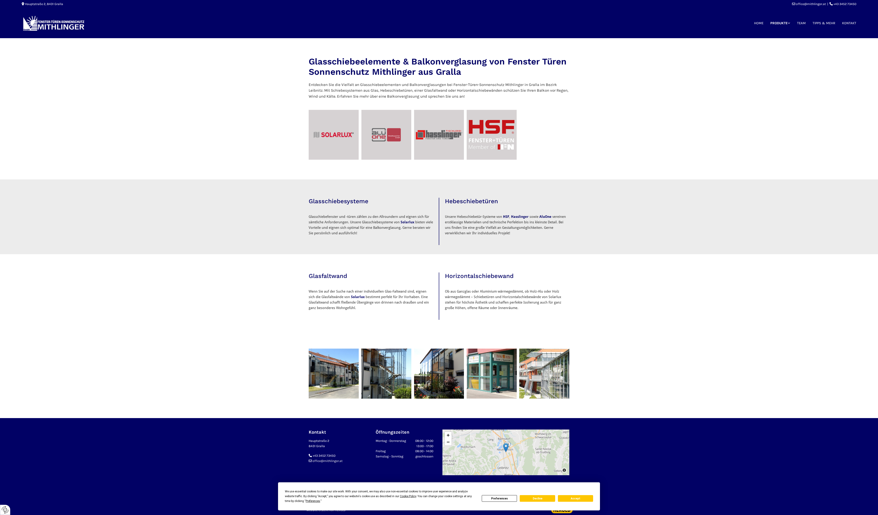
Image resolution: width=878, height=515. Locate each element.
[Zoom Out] (448, 442)
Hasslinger (520, 217)
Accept (575, 498)
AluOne (545, 217)
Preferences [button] (313, 501)
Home (758, 23)
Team (801, 23)
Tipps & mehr (824, 23)
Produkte (779, 23)
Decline (537, 498)
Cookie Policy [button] (408, 496)
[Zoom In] (448, 435)
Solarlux (407, 222)
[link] (780, 23)
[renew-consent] (5, 510)
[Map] (505, 452)
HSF (506, 217)
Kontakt (849, 23)
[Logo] (123, 23)
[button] (506, 447)
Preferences (499, 498)
